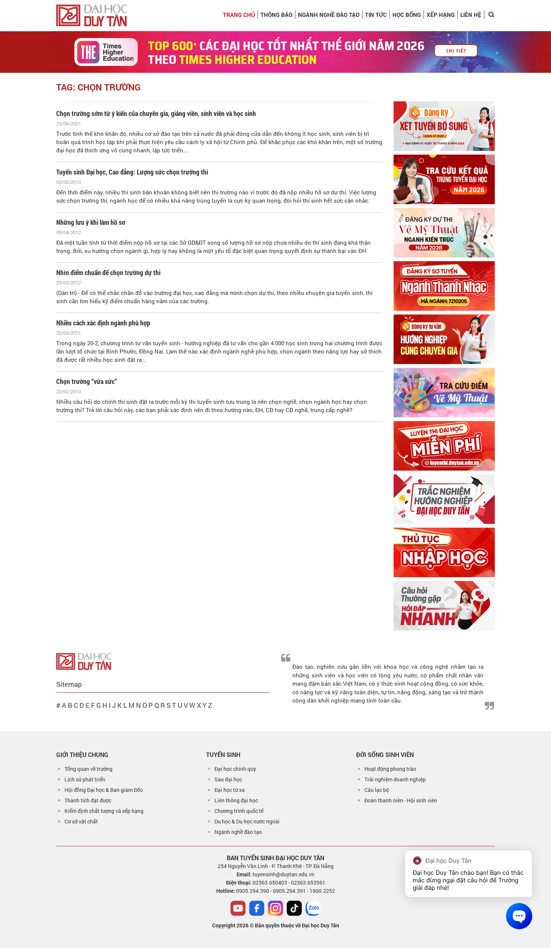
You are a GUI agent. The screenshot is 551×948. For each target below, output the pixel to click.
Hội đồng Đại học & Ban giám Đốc (103, 789)
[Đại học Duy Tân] (83, 661)
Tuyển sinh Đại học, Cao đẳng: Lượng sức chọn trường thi (132, 171)
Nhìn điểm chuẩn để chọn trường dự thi (108, 272)
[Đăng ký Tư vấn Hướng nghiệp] (444, 339)
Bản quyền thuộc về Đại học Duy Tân (297, 925)
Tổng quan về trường (88, 768)
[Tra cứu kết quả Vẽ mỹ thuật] (444, 392)
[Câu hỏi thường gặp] (444, 605)
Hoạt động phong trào (390, 768)
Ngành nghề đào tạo (238, 831)
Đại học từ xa (229, 789)
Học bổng (406, 14)
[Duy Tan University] (91, 15)
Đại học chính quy (235, 768)
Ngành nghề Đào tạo (328, 14)
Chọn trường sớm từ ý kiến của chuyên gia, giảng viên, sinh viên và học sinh (156, 113)
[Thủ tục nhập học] (444, 552)
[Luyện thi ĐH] (444, 446)
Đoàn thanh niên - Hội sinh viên (400, 800)
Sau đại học (228, 779)
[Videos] (238, 908)
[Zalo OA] (312, 908)
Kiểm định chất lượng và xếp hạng (104, 810)
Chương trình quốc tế (239, 810)
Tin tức (376, 14)
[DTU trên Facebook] (256, 908)
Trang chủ (239, 14)
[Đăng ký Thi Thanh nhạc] (444, 286)
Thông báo (276, 14)
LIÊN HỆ (470, 14)
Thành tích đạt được (87, 800)
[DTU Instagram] (275, 908)
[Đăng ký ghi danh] (444, 126)
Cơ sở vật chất (81, 821)
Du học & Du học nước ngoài (247, 821)
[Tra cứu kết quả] (444, 179)
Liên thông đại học (236, 800)
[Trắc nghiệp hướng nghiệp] (444, 499)
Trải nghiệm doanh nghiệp (395, 779)
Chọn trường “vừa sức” (86, 381)
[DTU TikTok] (294, 908)
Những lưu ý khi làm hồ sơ (90, 222)
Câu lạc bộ (376, 789)
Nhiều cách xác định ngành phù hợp (103, 322)
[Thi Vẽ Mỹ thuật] (444, 232)
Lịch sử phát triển (84, 779)
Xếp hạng (441, 14)
